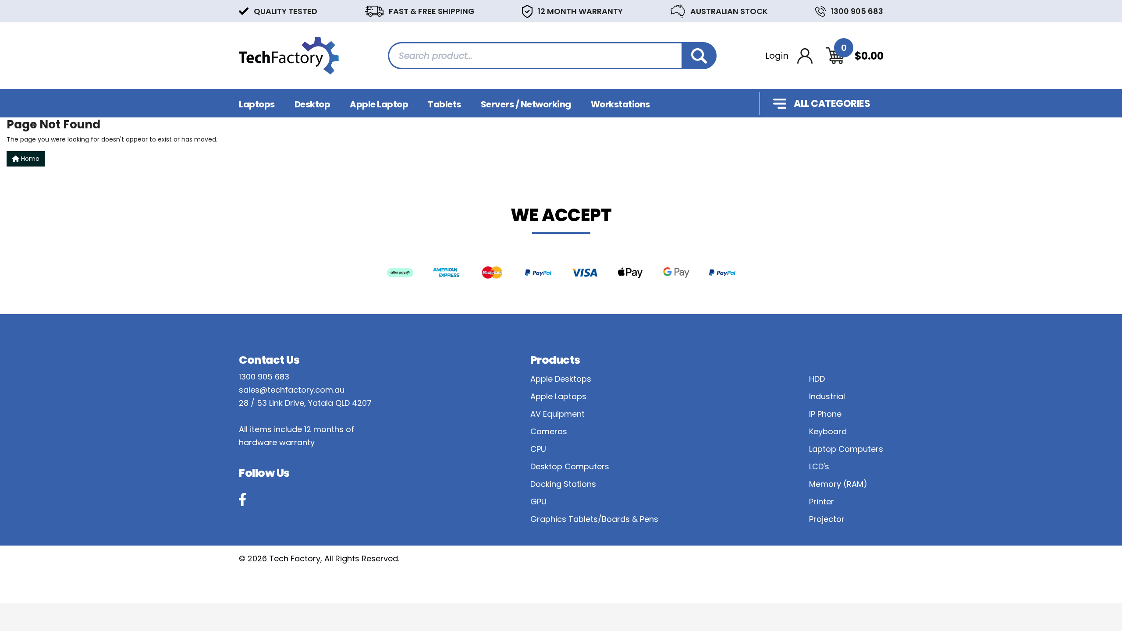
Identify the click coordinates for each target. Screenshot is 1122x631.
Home (29, 158)
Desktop (312, 104)
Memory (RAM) (838, 484)
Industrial (827, 396)
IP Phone (825, 413)
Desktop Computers (569, 466)
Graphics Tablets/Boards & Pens (594, 519)
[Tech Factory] (289, 55)
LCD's (819, 466)
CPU (538, 448)
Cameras (548, 431)
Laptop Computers (846, 448)
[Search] (699, 55)
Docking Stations (563, 484)
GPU (538, 501)
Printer (821, 501)
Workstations (620, 104)
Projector (827, 519)
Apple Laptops (558, 396)
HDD (817, 378)
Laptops (257, 104)
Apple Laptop (379, 104)
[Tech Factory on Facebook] (242, 499)
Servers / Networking (526, 104)
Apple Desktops (560, 378)
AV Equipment (557, 413)
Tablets (444, 104)
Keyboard (828, 431)
